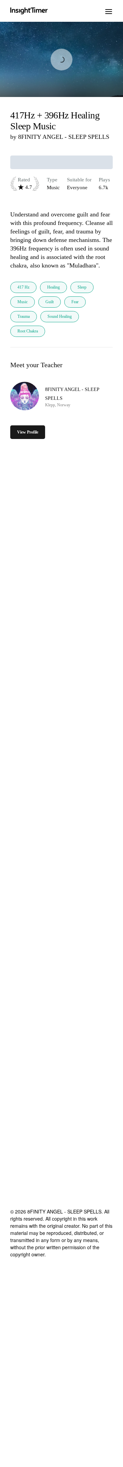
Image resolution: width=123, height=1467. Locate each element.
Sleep (82, 287)
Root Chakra (27, 331)
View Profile (27, 432)
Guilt (49, 301)
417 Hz (23, 287)
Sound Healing (59, 316)
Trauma (23, 316)
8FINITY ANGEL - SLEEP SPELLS (63, 136)
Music (22, 301)
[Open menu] (109, 11)
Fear (75, 301)
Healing (53, 287)
